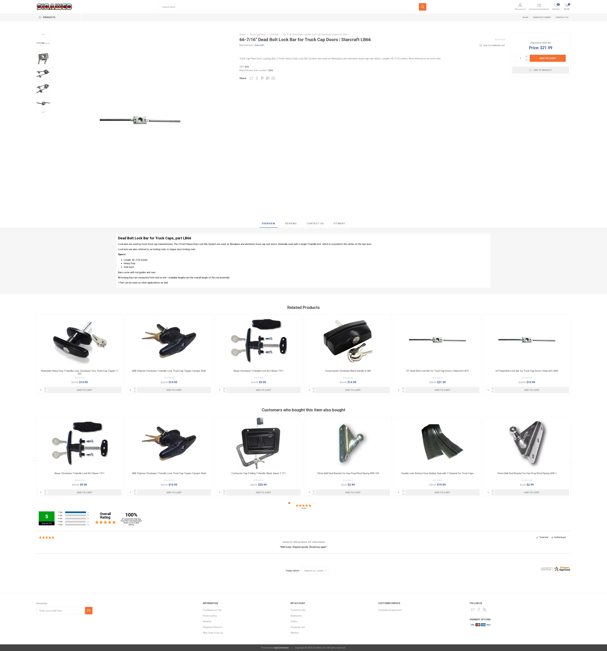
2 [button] (292, 503)
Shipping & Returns (212, 627)
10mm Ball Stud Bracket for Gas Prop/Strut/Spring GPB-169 (348, 473)
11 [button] (315, 503)
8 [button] (307, 503)
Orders (294, 621)
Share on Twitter (251, 78)
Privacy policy (210, 615)
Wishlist (295, 632)
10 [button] (312, 503)
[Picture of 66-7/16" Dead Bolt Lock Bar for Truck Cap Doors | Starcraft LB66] (43, 43)
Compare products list (539, 9)
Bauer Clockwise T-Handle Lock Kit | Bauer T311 (258, 370)
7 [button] (304, 503)
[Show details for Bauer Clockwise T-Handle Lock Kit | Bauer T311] (258, 341)
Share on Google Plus (268, 78)
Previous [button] (43, 34)
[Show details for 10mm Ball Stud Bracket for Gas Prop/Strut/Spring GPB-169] (348, 443)
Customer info (298, 610)
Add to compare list (494, 45)
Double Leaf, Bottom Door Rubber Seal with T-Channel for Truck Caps (437, 473)
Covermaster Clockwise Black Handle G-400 (348, 370)
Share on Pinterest (262, 78)
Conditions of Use (212, 610)
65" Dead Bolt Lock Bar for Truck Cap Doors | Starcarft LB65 (527, 370)
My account (520, 9)
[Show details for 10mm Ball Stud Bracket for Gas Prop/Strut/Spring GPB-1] (526, 443)
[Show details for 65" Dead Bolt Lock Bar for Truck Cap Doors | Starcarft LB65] (526, 341)
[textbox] (289, 7)
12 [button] (317, 503)
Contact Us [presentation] (315, 223)
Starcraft (259, 45)
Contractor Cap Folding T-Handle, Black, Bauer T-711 (258, 473)
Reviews (207, 621)
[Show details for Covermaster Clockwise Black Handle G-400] (348, 341)
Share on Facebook (257, 78)
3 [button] (294, 503)
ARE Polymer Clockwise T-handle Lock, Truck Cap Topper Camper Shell (169, 370)
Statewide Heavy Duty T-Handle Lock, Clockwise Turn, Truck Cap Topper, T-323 (79, 372)
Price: (534, 47)
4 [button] (297, 503)
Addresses (296, 615)
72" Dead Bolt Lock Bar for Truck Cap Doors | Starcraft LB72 (437, 370)
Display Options (292, 571)
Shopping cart (298, 627)
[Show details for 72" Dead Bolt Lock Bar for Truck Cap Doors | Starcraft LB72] (437, 341)
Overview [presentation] (268, 223)
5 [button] (299, 503)
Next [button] (43, 112)
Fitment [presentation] (339, 223)
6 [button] (302, 503)
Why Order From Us (213, 632)
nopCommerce (281, 647)
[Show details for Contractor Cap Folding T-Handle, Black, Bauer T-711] (258, 443)
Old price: (536, 42)
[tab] (268, 224)
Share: (243, 78)
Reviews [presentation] (291, 223)
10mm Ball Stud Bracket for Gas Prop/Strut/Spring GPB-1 (527, 473)
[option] (43, 43)
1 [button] (289, 503)
